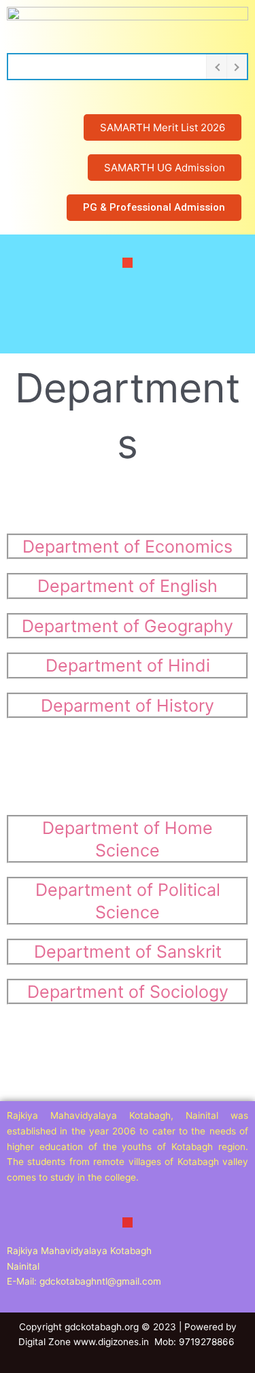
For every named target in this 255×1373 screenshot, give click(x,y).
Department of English (127, 586)
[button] (127, 262)
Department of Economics (127, 546)
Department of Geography (127, 626)
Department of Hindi (128, 665)
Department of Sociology (127, 991)
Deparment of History (127, 705)
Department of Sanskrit (128, 951)
